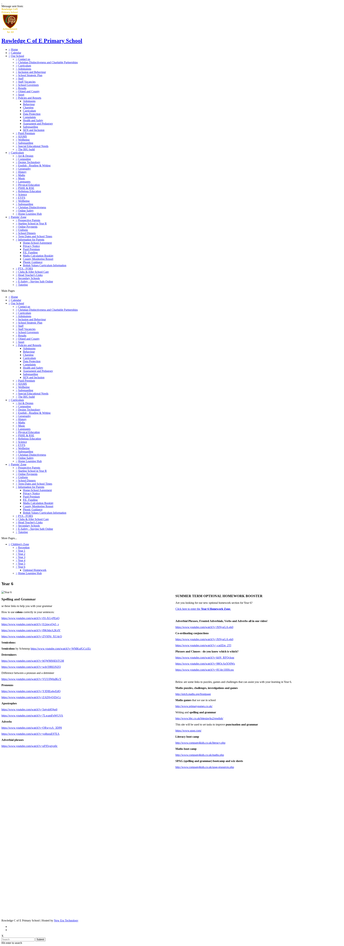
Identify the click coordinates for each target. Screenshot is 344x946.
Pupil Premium (26, 133)
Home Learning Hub (30, 213)
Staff (20, 78)
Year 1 (21, 550)
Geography (24, 168)
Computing (24, 159)
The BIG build (26, 149)
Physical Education (29, 184)
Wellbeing (24, 139)
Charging (28, 107)
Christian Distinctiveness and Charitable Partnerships (48, 62)
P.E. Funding (30, 252)
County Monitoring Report (38, 258)
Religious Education (29, 191)
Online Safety (26, 210)
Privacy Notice (31, 246)
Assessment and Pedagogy (38, 123)
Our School (17, 55)
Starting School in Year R (32, 223)
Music (21, 178)
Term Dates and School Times (35, 236)
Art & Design (25, 155)
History (22, 171)
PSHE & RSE (26, 188)
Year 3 (21, 557)
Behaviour (29, 104)
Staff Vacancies (26, 81)
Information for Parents (31, 239)
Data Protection (31, 113)
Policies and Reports (29, 97)
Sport (21, 94)
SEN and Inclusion (33, 130)
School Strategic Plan (30, 75)
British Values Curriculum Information (44, 265)
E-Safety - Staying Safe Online (35, 281)
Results (22, 88)
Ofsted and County (29, 91)
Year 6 (21, 566)
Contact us (24, 59)
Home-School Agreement (37, 242)
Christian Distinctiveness (32, 207)
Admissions (24, 68)
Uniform (23, 229)
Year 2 (21, 553)
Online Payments (27, 226)
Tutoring (23, 284)
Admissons (29, 101)
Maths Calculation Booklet (38, 255)
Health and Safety (33, 120)
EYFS (21, 197)
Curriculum (24, 65)
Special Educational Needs (33, 146)
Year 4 (21, 560)
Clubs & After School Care (33, 271)
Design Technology (29, 162)
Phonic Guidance (32, 262)
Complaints (29, 117)
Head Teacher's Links (30, 275)
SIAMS (22, 136)
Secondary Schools (29, 278)
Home (14, 49)
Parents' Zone (18, 217)
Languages (24, 181)
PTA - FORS (25, 268)
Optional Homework (34, 570)
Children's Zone (20, 544)
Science (22, 194)
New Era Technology (66, 920)
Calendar (16, 52)
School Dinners (27, 233)
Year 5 (21, 563)
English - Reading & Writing (34, 165)
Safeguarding (30, 126)
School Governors (28, 84)
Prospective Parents (29, 220)
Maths (21, 175)
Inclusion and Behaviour (32, 72)
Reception (24, 547)
